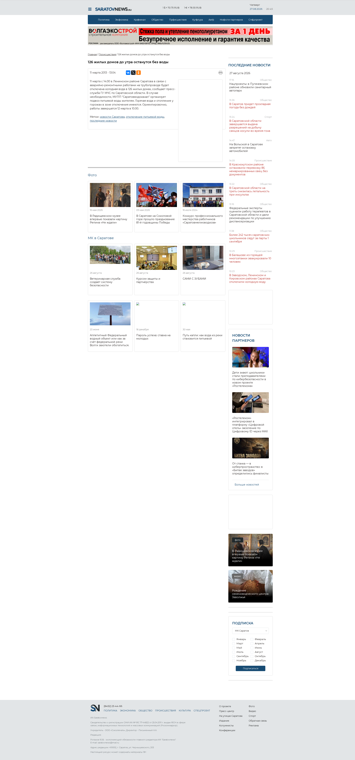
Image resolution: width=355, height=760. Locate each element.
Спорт (268, 117)
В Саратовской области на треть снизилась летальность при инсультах (249, 191)
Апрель (259, 643)
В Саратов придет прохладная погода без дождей (250, 105)
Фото (252, 706)
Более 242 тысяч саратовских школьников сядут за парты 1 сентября (249, 238)
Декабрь (260, 660)
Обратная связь (258, 720)
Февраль (260, 639)
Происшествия (178, 19)
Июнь (258, 647)
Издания (224, 720)
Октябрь (260, 656)
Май (239, 647)
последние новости (103, 120)
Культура (197, 19)
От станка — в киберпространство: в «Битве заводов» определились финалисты (250, 468)
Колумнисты (226, 725)
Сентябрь (242, 656)
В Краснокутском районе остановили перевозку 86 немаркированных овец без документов (248, 169)
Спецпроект (255, 19)
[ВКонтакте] (128, 72)
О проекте (225, 706)
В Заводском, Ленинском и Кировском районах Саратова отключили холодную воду (249, 279)
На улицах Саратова (230, 716)
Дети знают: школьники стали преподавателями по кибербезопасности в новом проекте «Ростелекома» (249, 379)
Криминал (140, 19)
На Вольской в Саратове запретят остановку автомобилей (246, 148)
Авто (211, 19)
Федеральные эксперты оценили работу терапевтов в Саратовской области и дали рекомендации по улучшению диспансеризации (250, 214)
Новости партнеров (231, 19)
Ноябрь (241, 660)
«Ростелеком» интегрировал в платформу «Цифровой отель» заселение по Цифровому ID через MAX (250, 424)
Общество (157, 19)
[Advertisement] (200, 120)
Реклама (254, 725)
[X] (133, 72)
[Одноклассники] (138, 72)
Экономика (121, 19)
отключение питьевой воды (145, 116)
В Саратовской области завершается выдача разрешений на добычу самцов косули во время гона (249, 126)
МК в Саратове (101, 238)
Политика (103, 19)
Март (239, 643)
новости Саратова (112, 116)
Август (258, 651)
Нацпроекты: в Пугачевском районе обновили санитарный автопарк (250, 87)
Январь (241, 639)
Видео (252, 711)
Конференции (227, 730)
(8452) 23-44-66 (113, 706)
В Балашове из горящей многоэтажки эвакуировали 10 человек (250, 258)
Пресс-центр (226, 711)
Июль (239, 651)
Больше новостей (247, 484)
